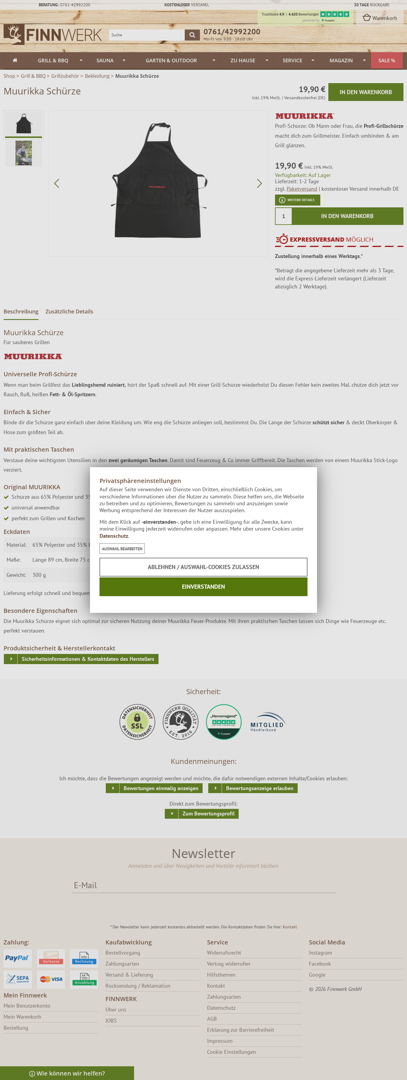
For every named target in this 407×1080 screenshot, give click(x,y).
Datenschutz (114, 535)
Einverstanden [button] (203, 586)
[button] (122, 548)
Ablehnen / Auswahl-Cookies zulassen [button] (203, 567)
